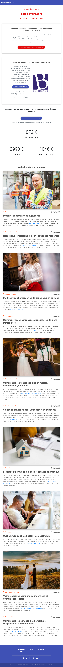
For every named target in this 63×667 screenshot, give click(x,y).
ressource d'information (15, 631)
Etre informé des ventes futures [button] (30, 118)
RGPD (31, 650)
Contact (41, 650)
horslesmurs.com (31, 13)
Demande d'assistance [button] (19, 86)
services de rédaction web (29, 245)
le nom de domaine (31, 9)
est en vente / (31, 18)
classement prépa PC (34, 543)
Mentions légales (21, 650)
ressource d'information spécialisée (31, 393)
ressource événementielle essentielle (31, 608)
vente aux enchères (37, 330)
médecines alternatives (12, 419)
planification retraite (34, 223)
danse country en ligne (16, 309)
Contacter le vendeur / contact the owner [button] (30, 47)
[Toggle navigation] (59, 2)
